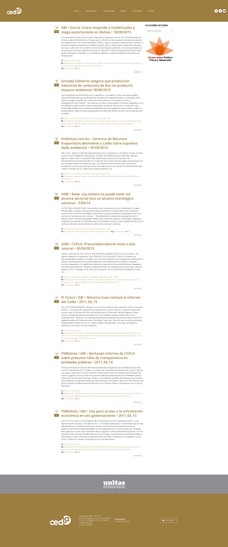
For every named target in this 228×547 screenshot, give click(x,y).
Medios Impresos (108, 335)
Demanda (127, 279)
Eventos (123, 11)
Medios (122, 63)
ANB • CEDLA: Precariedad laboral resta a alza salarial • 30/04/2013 (98, 246)
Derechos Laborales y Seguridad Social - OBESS (100, 277)
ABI (65, 63)
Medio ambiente (73, 123)
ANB (96, 279)
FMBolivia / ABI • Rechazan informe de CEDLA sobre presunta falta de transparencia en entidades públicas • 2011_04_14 (98, 358)
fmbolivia (76, 176)
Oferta (133, 335)
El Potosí (136, 333)
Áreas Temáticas (98, 121)
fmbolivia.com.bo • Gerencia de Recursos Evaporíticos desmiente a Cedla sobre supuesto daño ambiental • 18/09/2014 (99, 143)
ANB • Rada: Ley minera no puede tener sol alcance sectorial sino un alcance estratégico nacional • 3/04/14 (97, 198)
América (87, 63)
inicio (76, 11)
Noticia (73, 66)
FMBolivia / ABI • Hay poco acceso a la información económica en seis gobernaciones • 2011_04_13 (102, 413)
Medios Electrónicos (134, 63)
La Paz (115, 63)
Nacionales (65, 66)
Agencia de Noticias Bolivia (77, 231)
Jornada (131, 121)
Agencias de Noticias (75, 63)
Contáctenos (137, 11)
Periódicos (118, 123)
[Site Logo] (14, 11)
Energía (108, 121)
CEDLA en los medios (72, 60)
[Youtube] (224, 11)
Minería (130, 176)
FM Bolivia (130, 393)
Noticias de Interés (84, 66)
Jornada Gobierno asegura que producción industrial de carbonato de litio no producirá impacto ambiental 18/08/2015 (97, 85)
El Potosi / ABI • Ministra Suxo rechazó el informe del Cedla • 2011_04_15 (100, 299)
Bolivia (93, 63)
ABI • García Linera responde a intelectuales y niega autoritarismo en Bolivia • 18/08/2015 (98, 29)
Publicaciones (109, 11)
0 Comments (69, 68)
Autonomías (110, 333)
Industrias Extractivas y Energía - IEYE (95, 118)
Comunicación (116, 279)
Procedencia (97, 66)
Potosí (82, 338)
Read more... (138, 72)
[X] (220, 11)
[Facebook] (216, 11)
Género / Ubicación (104, 63)
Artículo (102, 279)
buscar (151, 11)
